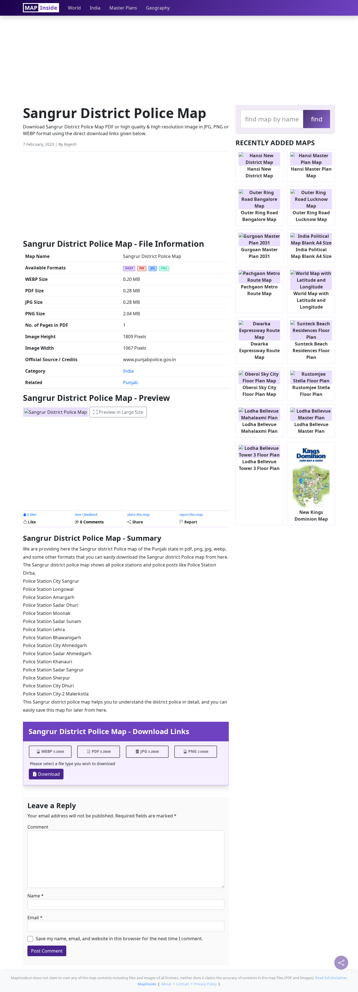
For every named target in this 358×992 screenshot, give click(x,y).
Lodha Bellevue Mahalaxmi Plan (259, 427)
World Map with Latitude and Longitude (311, 300)
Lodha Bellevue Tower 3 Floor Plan (259, 465)
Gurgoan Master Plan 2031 (259, 252)
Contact (182, 983)
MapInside (147, 983)
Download (48, 774)
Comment (37, 827)
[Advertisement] (179, 59)
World (74, 8)
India (95, 8)
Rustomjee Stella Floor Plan (311, 390)
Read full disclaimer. (331, 977)
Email (33, 918)
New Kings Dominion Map (311, 515)
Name (33, 896)
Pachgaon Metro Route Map (259, 290)
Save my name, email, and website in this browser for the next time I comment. (119, 938)
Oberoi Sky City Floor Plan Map (259, 390)
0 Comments (91, 522)
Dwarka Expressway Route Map (259, 350)
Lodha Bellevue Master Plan (311, 427)
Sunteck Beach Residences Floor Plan (311, 350)
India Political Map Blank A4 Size (311, 252)
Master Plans (123, 8)
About (166, 983)
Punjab (130, 382)
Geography (158, 8)
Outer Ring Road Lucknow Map (311, 216)
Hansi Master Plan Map (311, 172)
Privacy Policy (205, 983)
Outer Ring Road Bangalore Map (259, 216)
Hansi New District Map (259, 172)
